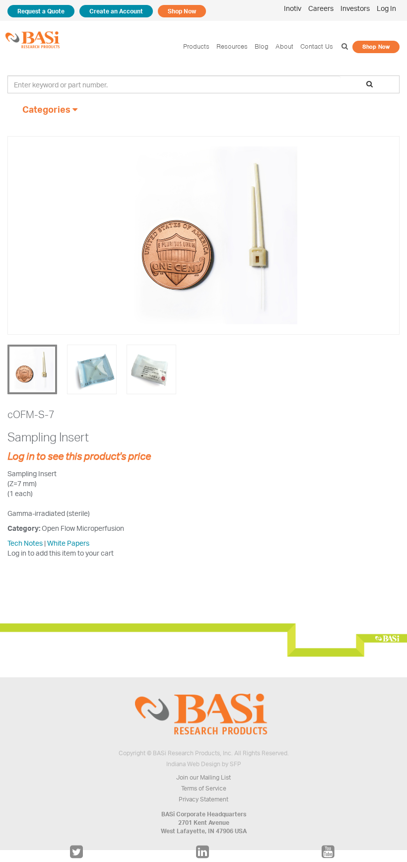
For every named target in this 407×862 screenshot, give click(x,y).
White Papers (68, 543)
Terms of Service (203, 788)
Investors (355, 8)
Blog (262, 46)
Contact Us (316, 46)
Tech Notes (25, 543)
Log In (386, 8)
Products (196, 46)
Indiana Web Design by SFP (203, 764)
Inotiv (292, 8)
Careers (321, 8)
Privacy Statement (203, 799)
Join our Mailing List (203, 777)
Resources (232, 46)
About (284, 46)
